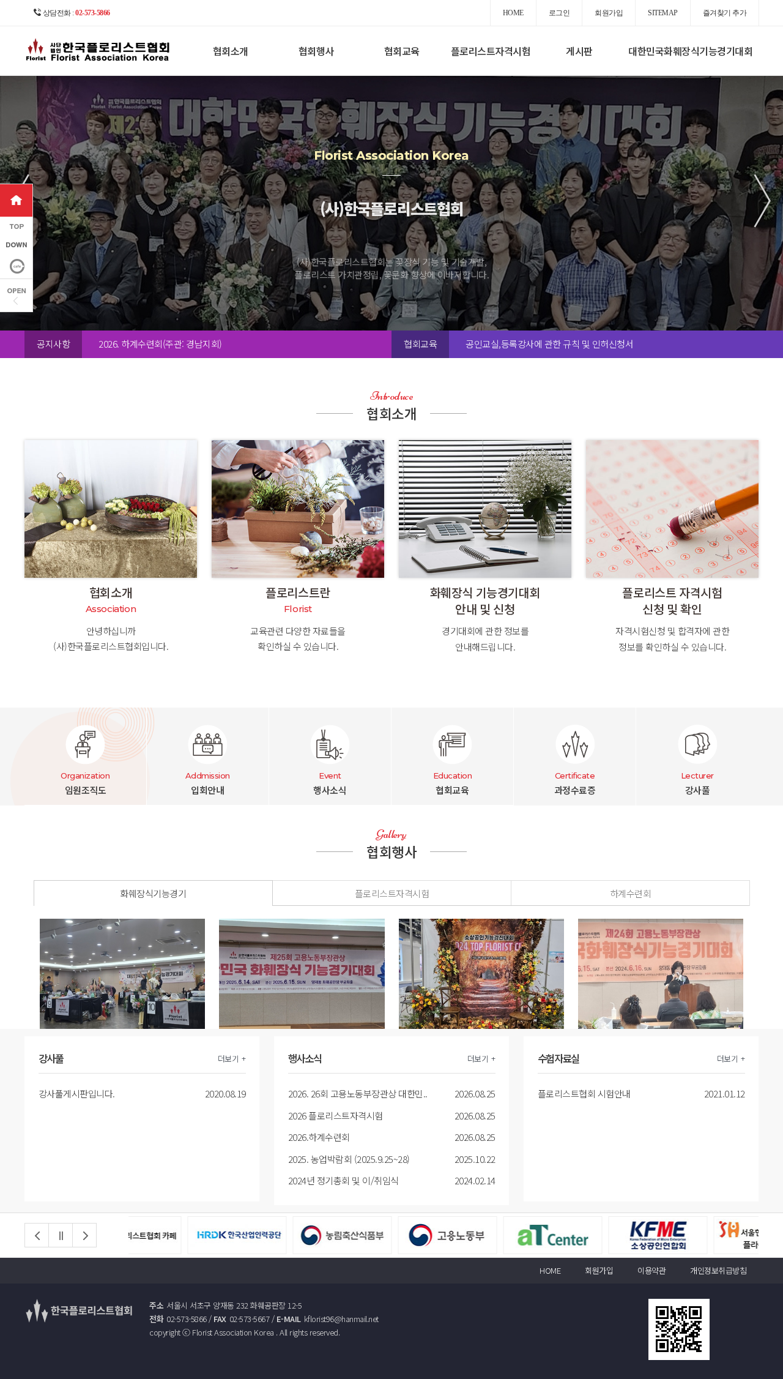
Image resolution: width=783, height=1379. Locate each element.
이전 (36, 1235)
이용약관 (651, 1270)
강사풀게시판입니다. (77, 1093)
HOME (550, 1270)
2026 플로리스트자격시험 (335, 1115)
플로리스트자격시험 (491, 50)
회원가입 (599, 1270)
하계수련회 (630, 893)
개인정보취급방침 (718, 1270)
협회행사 (316, 50)
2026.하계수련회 (319, 1136)
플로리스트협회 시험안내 (584, 1093)
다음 (84, 1235)
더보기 (228, 1058)
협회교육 (402, 50)
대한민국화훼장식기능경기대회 (690, 50)
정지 (60, 1235)
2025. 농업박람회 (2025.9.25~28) (349, 1159)
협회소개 (230, 50)
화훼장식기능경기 (153, 893)
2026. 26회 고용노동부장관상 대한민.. (358, 1093)
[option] (245, 344)
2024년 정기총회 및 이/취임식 (343, 1180)
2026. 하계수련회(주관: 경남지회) (160, 343)
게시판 (579, 50)
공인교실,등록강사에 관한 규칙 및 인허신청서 (549, 343)
